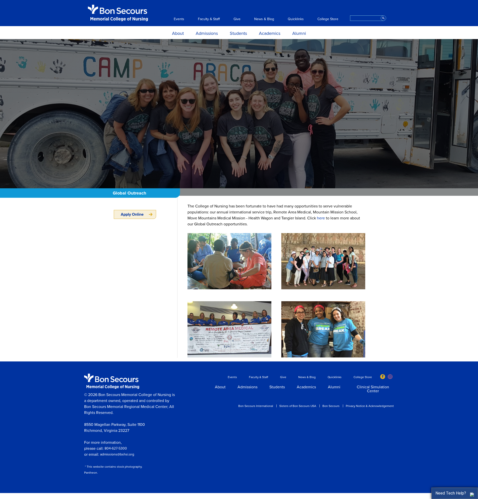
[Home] (118, 13)
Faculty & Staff (209, 19)
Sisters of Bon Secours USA (297, 406)
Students (238, 33)
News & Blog (264, 19)
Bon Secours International (255, 406)
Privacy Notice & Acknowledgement (370, 406)
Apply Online (132, 214)
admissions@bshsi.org (117, 454)
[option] (239, 113)
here (321, 218)
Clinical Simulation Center (373, 389)
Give (237, 19)
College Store (327, 19)
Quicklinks (296, 19)
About (178, 33)
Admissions (207, 33)
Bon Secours (331, 406)
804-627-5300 (116, 448)
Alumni (299, 33)
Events (179, 19)
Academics (269, 33)
